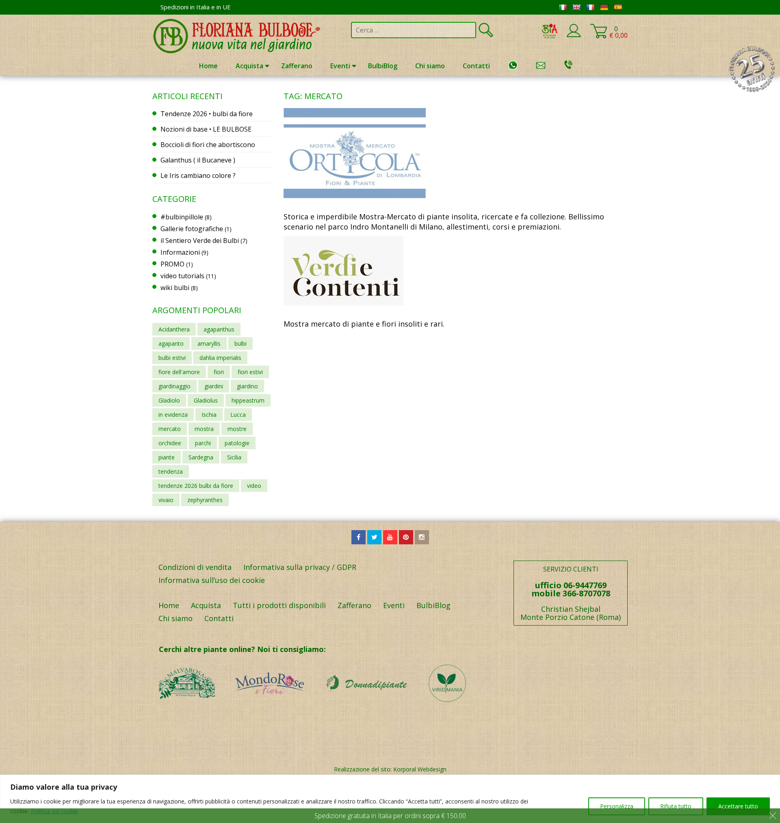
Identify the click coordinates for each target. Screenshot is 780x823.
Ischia (209, 414)
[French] (590, 7)
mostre (237, 429)
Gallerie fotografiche (191, 228)
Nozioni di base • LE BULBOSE (205, 129)
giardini (213, 386)
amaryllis (209, 343)
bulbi (240, 343)
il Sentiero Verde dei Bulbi (199, 240)
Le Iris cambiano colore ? (198, 175)
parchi (203, 443)
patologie (237, 443)
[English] (576, 7)
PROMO (172, 264)
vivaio (165, 500)
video (254, 485)
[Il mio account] (574, 35)
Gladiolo (169, 400)
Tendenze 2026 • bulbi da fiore (206, 113)
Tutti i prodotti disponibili (279, 605)
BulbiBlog (382, 65)
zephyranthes (205, 500)
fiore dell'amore (179, 372)
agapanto (171, 343)
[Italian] (563, 7)
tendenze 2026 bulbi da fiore (195, 485)
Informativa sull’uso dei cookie (211, 580)
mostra (204, 429)
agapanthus (219, 329)
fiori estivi (250, 372)
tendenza (170, 471)
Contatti (476, 65)
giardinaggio (174, 386)
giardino (247, 386)
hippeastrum (248, 400)
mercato (169, 429)
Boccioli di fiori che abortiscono (207, 144)
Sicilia (234, 457)
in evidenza (173, 414)
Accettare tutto (738, 806)
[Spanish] (618, 7)
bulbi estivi (172, 358)
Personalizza (616, 806)
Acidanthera (174, 329)
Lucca (238, 414)
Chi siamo (430, 65)
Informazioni (180, 252)
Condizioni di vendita (195, 567)
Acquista (249, 65)
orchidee (169, 443)
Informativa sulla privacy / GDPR (299, 567)
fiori (219, 372)
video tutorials (182, 275)
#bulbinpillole (181, 216)
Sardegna (200, 457)
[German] (604, 7)
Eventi (340, 65)
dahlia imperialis (220, 358)
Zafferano (296, 65)
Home (208, 65)
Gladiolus (206, 400)
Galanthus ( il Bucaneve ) (197, 160)
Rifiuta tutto (675, 806)
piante (166, 457)
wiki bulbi (174, 287)
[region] (390, 799)
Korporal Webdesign (419, 769)
